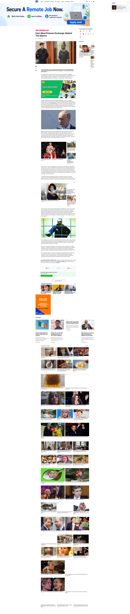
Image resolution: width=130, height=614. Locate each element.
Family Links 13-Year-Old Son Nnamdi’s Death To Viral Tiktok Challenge (57, 334)
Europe (37, 30)
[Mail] (93, 35)
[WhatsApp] (91, 35)
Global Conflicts (42, 30)
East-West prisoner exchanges (56, 70)
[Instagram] (89, 2)
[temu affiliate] (58, 89)
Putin (42, 131)
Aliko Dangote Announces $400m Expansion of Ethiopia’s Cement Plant (87, 334)
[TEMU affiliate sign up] (43, 304)
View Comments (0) (58, 280)
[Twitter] (91, 2)
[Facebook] (87, 2)
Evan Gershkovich (53, 102)
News (47, 30)
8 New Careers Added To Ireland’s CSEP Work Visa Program (42, 334)
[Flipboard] (83, 35)
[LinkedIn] (88, 35)
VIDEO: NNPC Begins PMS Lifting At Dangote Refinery (72, 322)
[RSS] (86, 35)
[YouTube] (93, 2)
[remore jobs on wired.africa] (45, 14)
